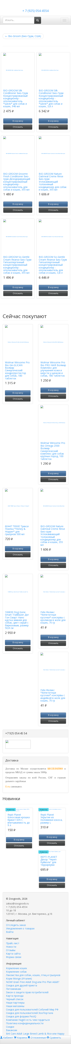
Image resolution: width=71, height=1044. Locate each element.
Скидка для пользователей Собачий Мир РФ (32, 1009)
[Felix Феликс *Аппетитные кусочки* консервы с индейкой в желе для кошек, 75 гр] (53, 670)
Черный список (14, 999)
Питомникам (13, 988)
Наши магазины (15, 1006)
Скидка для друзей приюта (21, 985)
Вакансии (11, 1030)
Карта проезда (14, 995)
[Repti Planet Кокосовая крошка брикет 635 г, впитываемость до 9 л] (19, 810)
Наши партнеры (15, 1002)
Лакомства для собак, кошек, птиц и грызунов (33, 975)
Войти (9, 932)
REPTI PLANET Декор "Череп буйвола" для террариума (48, 860)
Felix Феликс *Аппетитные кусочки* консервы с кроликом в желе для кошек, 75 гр (52, 617)
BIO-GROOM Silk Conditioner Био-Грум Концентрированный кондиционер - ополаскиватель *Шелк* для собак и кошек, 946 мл (15, 98)
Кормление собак (16, 971)
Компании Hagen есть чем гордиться (28, 1019)
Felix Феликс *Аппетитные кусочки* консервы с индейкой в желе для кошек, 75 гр (52, 695)
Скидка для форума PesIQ (21, 1016)
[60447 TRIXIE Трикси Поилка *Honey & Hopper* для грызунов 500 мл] (18, 506)
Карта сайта (13, 953)
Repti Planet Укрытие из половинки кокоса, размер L (51, 818)
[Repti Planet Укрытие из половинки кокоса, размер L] (52, 810)
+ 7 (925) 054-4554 (35, 11)
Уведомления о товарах (20, 928)
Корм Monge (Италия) (19, 978)
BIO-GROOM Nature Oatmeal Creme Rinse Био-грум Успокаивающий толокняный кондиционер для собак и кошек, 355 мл (53, 181)
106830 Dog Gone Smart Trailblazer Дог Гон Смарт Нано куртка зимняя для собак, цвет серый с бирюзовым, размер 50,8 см (17, 620)
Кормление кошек (16, 968)
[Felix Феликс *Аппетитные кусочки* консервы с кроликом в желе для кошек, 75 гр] (53, 592)
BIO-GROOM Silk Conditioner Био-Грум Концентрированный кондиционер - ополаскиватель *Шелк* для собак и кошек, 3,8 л (51, 98)
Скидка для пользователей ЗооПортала (29, 1013)
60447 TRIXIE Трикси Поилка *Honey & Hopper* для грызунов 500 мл (17, 530)
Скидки (10, 1026)
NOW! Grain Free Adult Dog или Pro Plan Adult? (32, 982)
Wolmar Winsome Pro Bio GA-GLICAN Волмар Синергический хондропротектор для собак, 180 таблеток (17, 370)
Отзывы (10, 950)
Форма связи (13, 957)
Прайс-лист (12, 943)
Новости (11, 946)
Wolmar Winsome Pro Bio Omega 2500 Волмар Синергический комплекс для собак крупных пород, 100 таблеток (52, 450)
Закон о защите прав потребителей (27, 992)
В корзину (18, 120)
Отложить (18, 126)
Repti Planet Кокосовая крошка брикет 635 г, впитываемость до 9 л (19, 820)
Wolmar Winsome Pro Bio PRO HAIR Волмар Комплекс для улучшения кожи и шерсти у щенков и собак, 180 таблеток (53, 369)
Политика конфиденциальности (24, 1023)
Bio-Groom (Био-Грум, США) (23, 36)
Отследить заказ (16, 925)
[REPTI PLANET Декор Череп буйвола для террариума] (52, 852)
